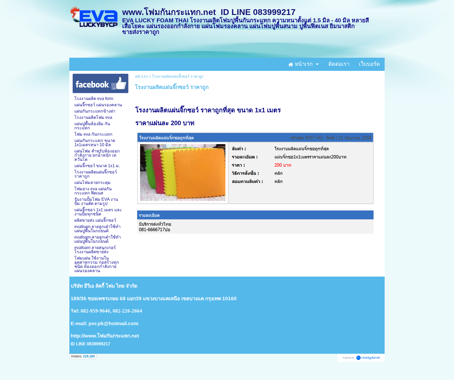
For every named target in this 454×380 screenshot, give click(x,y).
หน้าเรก (141, 76)
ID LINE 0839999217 (90, 344)
